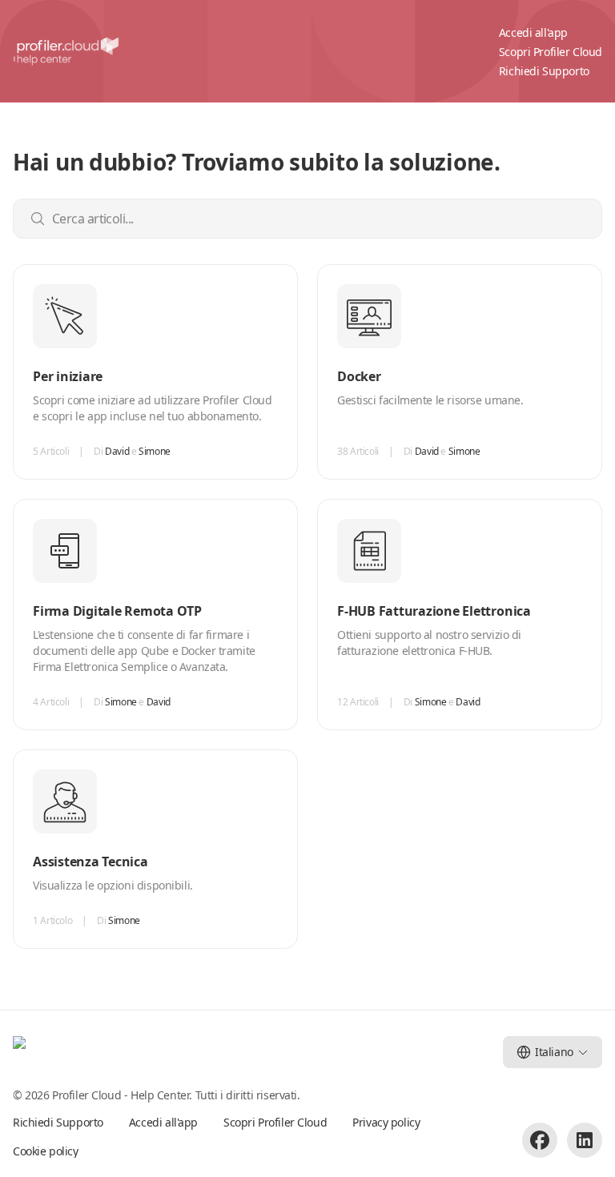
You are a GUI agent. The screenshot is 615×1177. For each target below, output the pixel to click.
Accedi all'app (533, 32)
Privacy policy (386, 1122)
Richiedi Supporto (544, 70)
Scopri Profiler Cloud (550, 51)
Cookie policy (45, 1151)
